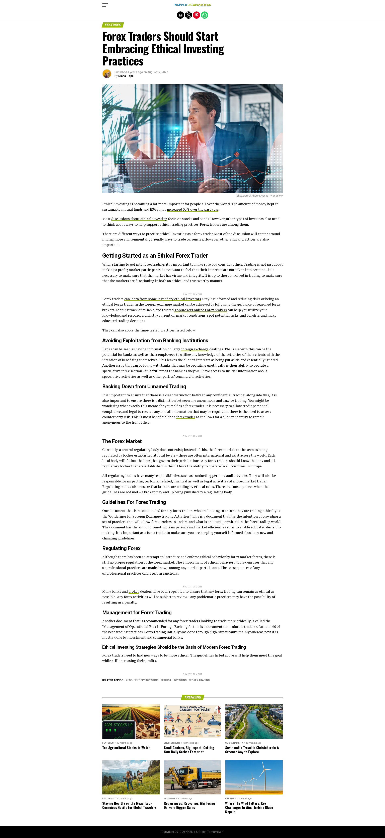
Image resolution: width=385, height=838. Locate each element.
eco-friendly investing (143, 680)
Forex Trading (200, 680)
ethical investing (174, 680)
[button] (105, 5)
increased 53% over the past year (192, 209)
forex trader (185, 417)
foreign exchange (195, 349)
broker (134, 591)
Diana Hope (126, 75)
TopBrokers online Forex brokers (200, 310)
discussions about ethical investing (139, 218)
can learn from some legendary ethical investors (162, 299)
